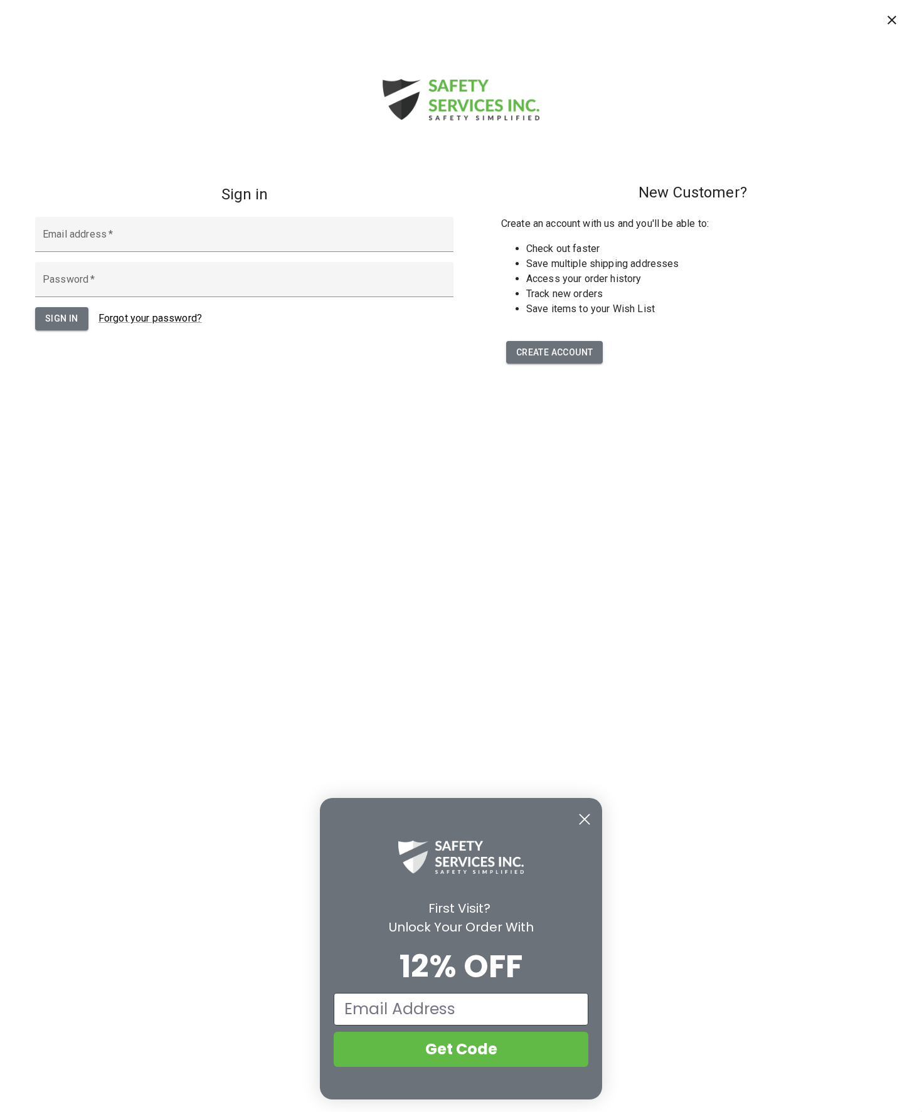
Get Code (461, 1049)
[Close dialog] (584, 819)
